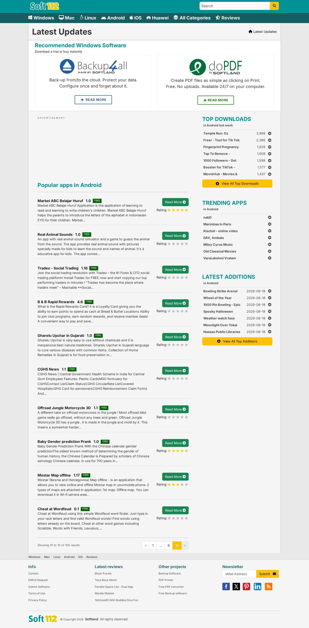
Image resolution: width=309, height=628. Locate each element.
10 (177, 545)
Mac (47, 557)
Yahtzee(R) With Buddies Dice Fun (116, 600)
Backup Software (170, 573)
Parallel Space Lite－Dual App (114, 586)
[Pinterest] (246, 589)
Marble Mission (104, 593)
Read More (96, 100)
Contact (33, 573)
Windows (34, 557)
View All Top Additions (238, 341)
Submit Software (39, 586)
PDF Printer (166, 580)
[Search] (274, 6)
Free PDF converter (171, 586)
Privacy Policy (37, 600)
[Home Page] (44, 9)
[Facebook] (226, 589)
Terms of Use (36, 593)
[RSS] (268, 589)
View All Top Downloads (239, 183)
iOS (80, 557)
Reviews (91, 557)
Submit (266, 574)
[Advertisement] (113, 148)
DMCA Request (38, 580)
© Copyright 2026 (71, 619)
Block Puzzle (103, 573)
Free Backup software (173, 593)
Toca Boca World (105, 580)
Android (69, 557)
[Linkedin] (257, 589)
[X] (236, 589)
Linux (56, 557)
